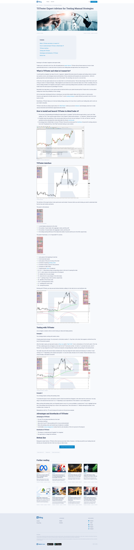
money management (48, 427)
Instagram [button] (91, 528)
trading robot (48, 452)
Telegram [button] (91, 526)
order (47, 268)
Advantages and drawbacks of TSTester (49, 53)
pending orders (52, 262)
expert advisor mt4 (40, 452)
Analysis (48, 1)
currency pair (71, 120)
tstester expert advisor (56, 452)
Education (52, 1)
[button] (93, 2)
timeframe (79, 122)
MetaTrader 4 (63, 105)
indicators (77, 105)
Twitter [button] (91, 522)
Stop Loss (61, 344)
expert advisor (68, 65)
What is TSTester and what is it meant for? (49, 43)
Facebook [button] (91, 520)
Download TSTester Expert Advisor (67, 446)
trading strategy (70, 96)
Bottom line (42, 55)
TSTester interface (44, 48)
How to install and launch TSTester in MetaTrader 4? (52, 45)
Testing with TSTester (45, 50)
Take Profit (69, 344)
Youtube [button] (91, 524)
